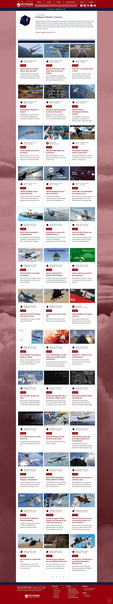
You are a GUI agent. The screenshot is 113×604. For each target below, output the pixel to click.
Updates (49, 556)
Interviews (49, 515)
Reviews (49, 65)
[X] (91, 5)
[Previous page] (46, 576)
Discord (43, 32)
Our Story (86, 595)
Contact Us (87, 596)
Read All (56, 597)
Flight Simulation (72, 589)
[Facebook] (88, 5)
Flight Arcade (71, 588)
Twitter (37, 32)
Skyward (56, 595)
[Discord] (85, 5)
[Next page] (66, 576)
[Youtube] (94, 5)
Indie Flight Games (73, 591)
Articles (23, 65)
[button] (58, 2)
